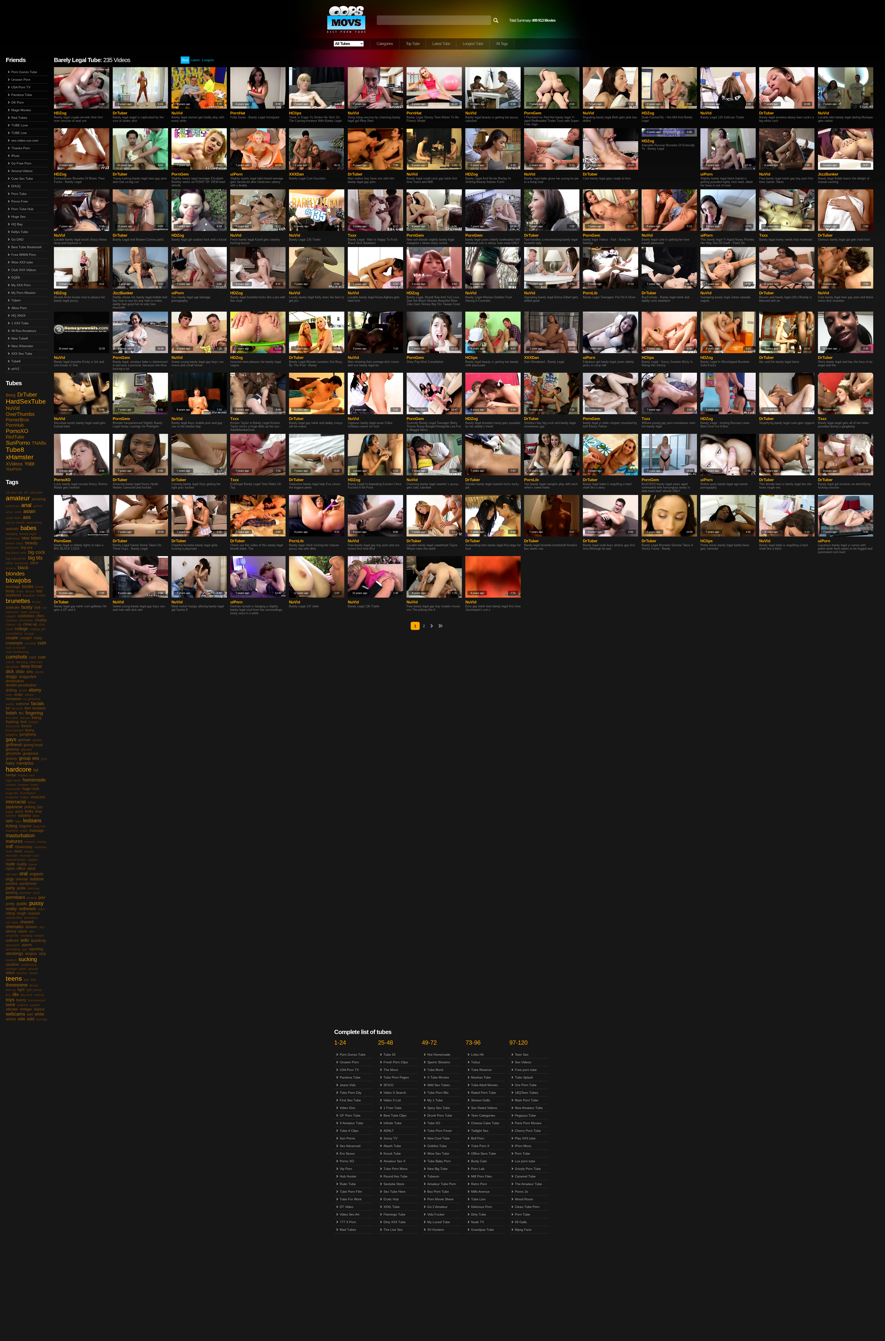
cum (42, 642)
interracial (16, 801)
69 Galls (521, 1222)
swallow (12, 964)
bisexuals (22, 563)
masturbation (20, 835)
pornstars (15, 897)
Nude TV (477, 1222)
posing (32, 898)
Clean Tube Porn (527, 1207)
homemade (34, 779)
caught (11, 616)
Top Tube (412, 44)
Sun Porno (347, 1138)
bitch (34, 563)
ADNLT (389, 1130)
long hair (39, 826)
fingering (34, 712)
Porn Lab (477, 1169)
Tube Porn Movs (395, 1169)
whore (11, 1019)
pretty (10, 904)
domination (15, 681)
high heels (13, 780)
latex (36, 815)
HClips (295, 113)
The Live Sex (393, 1229)
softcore (12, 940)
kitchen (11, 815)
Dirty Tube (478, 1214)
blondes (15, 573)
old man (12, 874)
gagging (12, 734)
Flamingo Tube (394, 1214)
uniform (22, 1005)
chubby (41, 620)
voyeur (39, 1009)
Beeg (10, 395)
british (41, 595)
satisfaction (14, 917)
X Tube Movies (438, 1077)
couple (12, 637)
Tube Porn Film (351, 1191)
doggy (11, 676)
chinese (11, 620)
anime (37, 506)
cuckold (30, 643)
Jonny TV (390, 1138)
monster (12, 855)
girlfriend (14, 744)
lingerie (25, 826)
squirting (36, 949)
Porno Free (19, 201)
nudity (22, 864)
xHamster (19, 457)
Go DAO (17, 239)
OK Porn (17, 102)
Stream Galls (480, 1100)
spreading (13, 949)
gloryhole (13, 753)
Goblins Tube (437, 1146)
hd (35, 770)
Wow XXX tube (22, 262)
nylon (10, 868)
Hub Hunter (348, 1176)
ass (27, 517)
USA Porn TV (20, 87)
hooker (11, 785)
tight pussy (34, 990)
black (23, 567)
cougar (29, 633)
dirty (29, 672)
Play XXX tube (525, 1138)
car (44, 607)
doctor (39, 672)
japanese (14, 807)
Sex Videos (523, 1062)
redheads (27, 908)
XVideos (14, 463)
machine (12, 830)
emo (9, 695)
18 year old (14, 492)
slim (32, 931)
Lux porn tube (525, 1161)
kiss (38, 811)
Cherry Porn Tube (528, 1130)
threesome (17, 984)
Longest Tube (473, 44)
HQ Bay (17, 224)
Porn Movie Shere (440, 1199)
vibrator (12, 1009)
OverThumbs (20, 414)
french (26, 726)
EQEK (15, 277)
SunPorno (18, 443)
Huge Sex (18, 216)
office (21, 868)
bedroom (12, 547)
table (22, 969)
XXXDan (296, 174)
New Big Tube (437, 1169)
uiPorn (236, 174)
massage (36, 830)
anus (9, 512)
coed (9, 629)
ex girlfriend (31, 699)
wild (30, 1019)
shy (41, 927)
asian (29, 511)
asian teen (13, 518)
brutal (36, 602)
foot (24, 722)
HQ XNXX (18, 315)
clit (19, 624)
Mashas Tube (481, 1077)
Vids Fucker (436, 1214)
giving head (33, 745)
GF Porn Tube (350, 1115)
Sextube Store (394, 1184)
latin (9, 821)
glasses (26, 749)
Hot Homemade (438, 1054)
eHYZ (15, 369)
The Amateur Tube (528, 1184)
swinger (11, 969)
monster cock (29, 855)
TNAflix (39, 443)
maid (23, 830)
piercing (33, 888)
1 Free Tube (392, 1108)
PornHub (15, 425)
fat (8, 708)
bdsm (36, 538)
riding (10, 913)
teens (14, 978)
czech (10, 662)
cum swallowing (17, 652)
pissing (12, 892)
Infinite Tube (392, 1123)
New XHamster (22, 346)
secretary (31, 917)
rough (21, 913)
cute (42, 657)
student (11, 960)
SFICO (388, 1085)
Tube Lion (478, 1199)
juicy (19, 811)
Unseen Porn (20, 79)
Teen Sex (521, 1054)
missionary (23, 847)
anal (26, 505)
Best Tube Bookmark (26, 247)
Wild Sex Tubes (438, 1085)
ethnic (29, 695)
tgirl (26, 979)
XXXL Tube (392, 1207)
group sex (29, 758)
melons (29, 841)
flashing (12, 722)
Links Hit (477, 1054)
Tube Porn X (480, 1146)
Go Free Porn (21, 163)
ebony (35, 689)
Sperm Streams (438, 1062)
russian (34, 913)
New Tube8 (19, 338)
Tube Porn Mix (437, 1092)
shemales (15, 926)
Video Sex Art (349, 1214)
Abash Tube (392, 1146)
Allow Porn (19, 308)
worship (41, 1019)
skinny (11, 931)
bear (20, 543)
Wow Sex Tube (438, 1153)
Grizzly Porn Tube (528, 1169)
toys (10, 999)
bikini (9, 563)
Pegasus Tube (525, 1115)
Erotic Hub (391, 1199)
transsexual (36, 1000)
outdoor (37, 879)
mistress (40, 847)
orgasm (36, 874)
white (39, 1014)
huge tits (12, 793)
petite (21, 888)
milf (9, 846)
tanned (33, 969)
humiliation (28, 793)
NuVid (13, 408)
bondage (13, 587)
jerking (29, 807)
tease (34, 973)
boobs (27, 586)
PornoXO (17, 431)
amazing (39, 499)
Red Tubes (19, 117)
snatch (39, 935)
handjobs (25, 763)
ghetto (37, 740)
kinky (29, 811)
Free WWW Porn (23, 254)
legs (18, 821)
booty (10, 591)
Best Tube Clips (395, 1115)
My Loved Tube (438, 1222)
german (24, 740)
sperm (27, 945)
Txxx (352, 235)
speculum (13, 945)
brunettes (18, 600)
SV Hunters (435, 1229)
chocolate (26, 620)
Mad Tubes (348, 1229)
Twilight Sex (479, 1130)
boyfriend (13, 595)
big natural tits (16, 558)
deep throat (31, 666)
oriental (22, 879)
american (12, 506)
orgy (10, 879)
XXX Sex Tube (21, 353)
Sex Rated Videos (484, 1108)
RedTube (15, 436)
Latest (195, 60)
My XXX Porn (21, 285)
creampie (14, 643)
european (13, 699)
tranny (21, 1000)
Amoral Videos (21, 171)
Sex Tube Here (394, 1191)
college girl (37, 629)
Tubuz (475, 1062)
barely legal (27, 534)
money (29, 851)
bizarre (11, 568)
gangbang (27, 734)
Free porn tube (526, 1070)
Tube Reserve (481, 1070)
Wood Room (524, 1199)
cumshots (16, 657)
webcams (15, 1013)
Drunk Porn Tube (439, 1115)
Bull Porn (477, 1138)
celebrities (26, 616)
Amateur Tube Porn (441, 1184)
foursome (13, 726)
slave (22, 931)
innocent (38, 797)
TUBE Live (19, 133)
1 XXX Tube (20, 323)
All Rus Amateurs (23, 331)
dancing (22, 662)
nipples (33, 859)
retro (41, 909)
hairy (10, 763)
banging (12, 534)
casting (34, 612)
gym (44, 758)
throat (34, 985)
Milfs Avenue (480, 1191)
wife (21, 1019)
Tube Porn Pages (396, 1077)
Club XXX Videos (23, 270)
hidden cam (26, 775)
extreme (22, 704)
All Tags (502, 44)
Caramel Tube (525, 1176)
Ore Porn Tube (526, 1085)
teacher (22, 973)
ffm (21, 713)
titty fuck (26, 995)
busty (26, 607)
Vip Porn (346, 1169)
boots (39, 587)
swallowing (29, 964)
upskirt (35, 1005)
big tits (35, 558)
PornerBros (17, 419)
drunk (23, 690)
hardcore (19, 769)
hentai (11, 775)
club (42, 624)
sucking (27, 959)
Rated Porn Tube (483, 1092)
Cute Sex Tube (22, 178)
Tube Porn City (350, 1092)
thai (33, 979)
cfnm (40, 616)
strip (42, 954)
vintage (26, 1009)
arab (18, 512)
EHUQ (16, 186)
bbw (25, 538)
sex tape (12, 922)
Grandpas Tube (482, 1229)
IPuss (15, 156)
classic (10, 624)
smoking (26, 935)
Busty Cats (479, 1161)
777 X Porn (348, 1222)
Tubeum (433, 1176)
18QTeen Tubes (526, 1092)
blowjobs (18, 580)
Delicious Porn (481, 1207)
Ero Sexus (347, 1153)
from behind (14, 730)
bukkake (13, 607)
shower (31, 927)
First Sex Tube (350, 1100)
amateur (18, 498)
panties (12, 883)
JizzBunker (828, 174)
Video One (347, 1108)
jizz (40, 807)
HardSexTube (26, 401)
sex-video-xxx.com (24, 140)
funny (29, 730)
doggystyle (28, 677)
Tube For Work (351, 1199)
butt (37, 607)
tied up (11, 990)
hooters (23, 785)
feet (28, 708)
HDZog (60, 113)
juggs (10, 811)
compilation (14, 633)
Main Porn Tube (526, 1100)
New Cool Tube (438, 1138)
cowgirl (26, 638)
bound (30, 591)
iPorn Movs (523, 1146)
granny (11, 758)
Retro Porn (479, 1184)
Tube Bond (435, 1070)
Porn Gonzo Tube (24, 72)
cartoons (12, 612)
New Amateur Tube (529, 1108)
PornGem (532, 113)
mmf (9, 851)
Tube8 (16, 361)
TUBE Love (19, 125)
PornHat (237, 113)
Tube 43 (389, 1054)
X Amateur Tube (351, 1123)
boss (20, 591)
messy (41, 841)
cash (23, 612)
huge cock (30, 789)
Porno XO (347, 1161)
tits (16, 994)
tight (21, 990)
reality (11, 908)
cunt (32, 657)
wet (30, 1014)
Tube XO (433, 1123)
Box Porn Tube (438, 1191)
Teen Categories (483, 1115)
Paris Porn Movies (528, 1123)
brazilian (29, 595)
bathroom (13, 538)
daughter (12, 666)
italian (31, 802)
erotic (18, 695)
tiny (8, 995)
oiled (31, 868)
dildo (20, 671)
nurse (33, 864)
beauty (31, 543)
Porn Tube (19, 194)
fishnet (25, 718)
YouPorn (13, 469)
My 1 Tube (435, 1100)
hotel (34, 785)
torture (39, 995)
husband (12, 797)
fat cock (17, 708)
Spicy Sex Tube (438, 1108)
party (10, 888)
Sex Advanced (350, 1146)
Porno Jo (521, 1191)
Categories (385, 44)
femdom (39, 708)
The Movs (391, 1070)
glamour (12, 749)
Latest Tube (441, 44)
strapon (31, 954)
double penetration (21, 685)
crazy (37, 638)
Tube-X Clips (349, 1130)
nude (10, 864)
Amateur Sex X (394, 1161)
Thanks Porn (20, 148)
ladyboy (24, 815)
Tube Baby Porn (439, 1161)
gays (11, 739)
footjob (33, 722)
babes (28, 527)
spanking (38, 940)
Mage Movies (21, 110)
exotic (10, 704)
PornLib (590, 293)
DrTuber (27, 394)
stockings (14, 953)
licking (11, 826)
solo (25, 940)
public (22, 903)
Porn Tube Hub (22, 209)
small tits (12, 935)
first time (12, 718)
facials (37, 703)
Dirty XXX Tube (395, 1222)
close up (30, 624)
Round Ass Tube (395, 1176)
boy (39, 591)
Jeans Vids (348, 1085)
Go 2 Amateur (437, 1207)
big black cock (16, 552)
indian (24, 797)
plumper (25, 892)
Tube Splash (524, 1077)
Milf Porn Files (481, 1176)
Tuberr (16, 300)
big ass (26, 547)
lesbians (32, 820)
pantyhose (28, 883)
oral (23, 873)
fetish (11, 712)
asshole (12, 529)
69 (26, 492)
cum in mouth (16, 648)
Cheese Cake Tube (485, 1123)
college (21, 628)
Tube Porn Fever (439, 1130)
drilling (11, 690)
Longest (208, 60)
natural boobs (16, 859)
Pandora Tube (21, 95)
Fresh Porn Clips (396, 1062)
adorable (36, 492)
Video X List (392, 1100)
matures (14, 841)
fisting (36, 718)
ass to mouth (15, 522)
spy (24, 949)
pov (41, 897)
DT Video (346, 1207)
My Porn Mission (23, 293)
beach (10, 543)
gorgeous (30, 753)
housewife (13, 789)
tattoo (10, 973)
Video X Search (395, 1092)
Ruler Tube (348, 1184)
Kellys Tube (19, 232)
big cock (36, 552)
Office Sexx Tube (483, 1153)
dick (10, 671)
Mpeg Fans (523, 1229)
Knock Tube (392, 1153)
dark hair (36, 662)
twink (10, 1004)
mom (18, 851)
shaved (26, 922)
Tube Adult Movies (484, 1085)
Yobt (29, 464)
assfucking (34, 522)
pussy (36, 903)
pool (36, 892)
